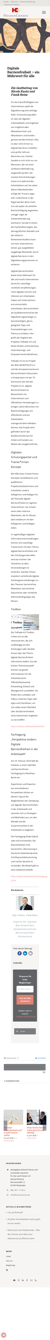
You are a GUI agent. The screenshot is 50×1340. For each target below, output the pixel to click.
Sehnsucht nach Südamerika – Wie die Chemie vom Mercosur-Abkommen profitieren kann (24, 1234)
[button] (19, 953)
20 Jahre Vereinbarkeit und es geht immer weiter (10, 1117)
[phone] (36, 1280)
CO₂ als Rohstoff (15, 1212)
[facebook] (27, 1280)
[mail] (31, 1280)
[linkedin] (23, 1280)
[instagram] (19, 1280)
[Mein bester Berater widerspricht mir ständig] (36, 1117)
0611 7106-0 (19, 1190)
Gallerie (17, 1117)
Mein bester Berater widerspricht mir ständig (33, 1117)
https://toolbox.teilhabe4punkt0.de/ (28, 726)
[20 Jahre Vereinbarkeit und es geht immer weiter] (13, 1117)
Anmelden (41, 1058)
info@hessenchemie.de (20, 1195)
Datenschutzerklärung (26, 1017)
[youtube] (14, 1280)
